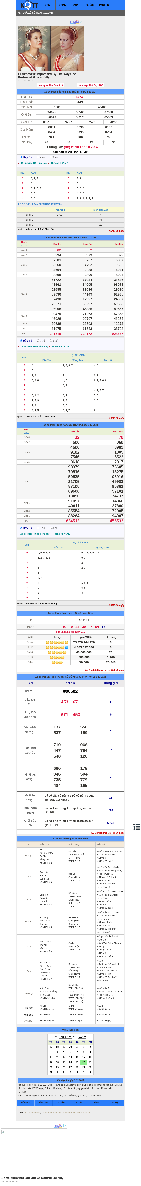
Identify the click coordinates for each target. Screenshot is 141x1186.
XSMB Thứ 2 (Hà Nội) (107, 854)
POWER (104, 5)
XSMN (62, 5)
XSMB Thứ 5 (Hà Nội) (107, 916)
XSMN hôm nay (47, 1009)
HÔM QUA (43, 1102)
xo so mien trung (67, 1112)
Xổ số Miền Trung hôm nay (57, 425)
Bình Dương (45, 941)
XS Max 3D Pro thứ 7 (107, 977)
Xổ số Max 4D (103, 887)
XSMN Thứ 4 (46, 904)
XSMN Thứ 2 (46, 863)
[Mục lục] (137, 827)
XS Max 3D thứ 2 (105, 861)
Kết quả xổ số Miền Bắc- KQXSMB (108, 938)
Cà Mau (43, 856)
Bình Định (73, 917)
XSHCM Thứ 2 (46, 853)
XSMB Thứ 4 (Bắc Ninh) (108, 895)
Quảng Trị (73, 924)
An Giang (44, 917)
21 (77, 1062)
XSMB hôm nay (104, 1009)
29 (64, 1047)
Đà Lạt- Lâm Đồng (48, 991)
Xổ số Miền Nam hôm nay (58, 237)
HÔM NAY (25, 1102)
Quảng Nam (117, 431)
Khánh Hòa (73, 900)
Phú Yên (72, 851)
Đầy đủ (27, 157)
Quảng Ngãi (74, 974)
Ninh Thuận (73, 946)
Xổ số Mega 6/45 (105, 995)
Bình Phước (45, 969)
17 (51, 1062)
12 (64, 1057)
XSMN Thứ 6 (46, 951)
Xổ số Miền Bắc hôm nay (57, 91)
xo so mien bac (32, 1112)
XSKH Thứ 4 (74, 903)
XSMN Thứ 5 (46, 927)
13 (70, 1057)
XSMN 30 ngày (116, 418)
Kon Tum (72, 991)
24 (51, 1067)
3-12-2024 (101, 677)
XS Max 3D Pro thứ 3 (107, 884)
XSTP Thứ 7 (45, 966)
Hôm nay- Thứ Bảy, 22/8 (90, 85)
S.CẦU (90, 5)
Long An (43, 976)
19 (64, 1062)
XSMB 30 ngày (116, 231)
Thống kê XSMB (59, 163)
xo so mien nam (49, 1112)
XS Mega (101, 946)
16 (90, 1057)
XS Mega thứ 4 (104, 901)
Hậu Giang (45, 972)
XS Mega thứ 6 (104, 950)
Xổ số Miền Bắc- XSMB (108, 867)
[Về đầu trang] (137, 1182)
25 (57, 1067)
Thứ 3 (24, 242)
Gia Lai (71, 943)
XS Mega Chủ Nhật (106, 998)
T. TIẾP (61, 1102)
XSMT (76, 5)
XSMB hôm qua (104, 1014)
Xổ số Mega (102, 898)
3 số (55, 157)
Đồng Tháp (45, 859)
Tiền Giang (45, 995)
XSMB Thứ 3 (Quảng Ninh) (109, 870)
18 (57, 1062)
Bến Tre (57, 244)
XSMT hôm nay (75, 1009)
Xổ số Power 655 (105, 874)
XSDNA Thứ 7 (75, 967)
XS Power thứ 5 (104, 922)
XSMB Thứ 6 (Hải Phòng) (109, 943)
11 (57, 1057)
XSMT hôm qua (75, 1014)
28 (57, 1047)
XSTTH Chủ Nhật (76, 998)
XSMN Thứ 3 (46, 882)
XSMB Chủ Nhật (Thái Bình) (110, 991)
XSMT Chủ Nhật (76, 1001)
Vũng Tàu (87, 244)
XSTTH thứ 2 (74, 858)
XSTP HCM (45, 962)
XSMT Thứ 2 (74, 861)
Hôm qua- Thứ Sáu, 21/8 (50, 85)
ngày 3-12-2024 (89, 91)
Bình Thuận (45, 921)
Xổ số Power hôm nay (60, 613)
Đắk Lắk (75, 431)
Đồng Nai (44, 898)
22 (83, 1062)
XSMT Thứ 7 (74, 977)
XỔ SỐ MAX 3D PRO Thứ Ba (80, 677)
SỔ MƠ (97, 1102)
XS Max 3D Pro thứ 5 (107, 929)
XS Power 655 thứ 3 (106, 877)
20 (70, 1062)
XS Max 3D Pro (104, 880)
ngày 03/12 (87, 613)
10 (51, 1057)
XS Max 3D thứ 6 (105, 956)
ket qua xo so (83, 1112)
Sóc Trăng (44, 901)
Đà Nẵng (72, 893)
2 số (42, 157)
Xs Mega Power (104, 967)
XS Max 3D (102, 858)
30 (70, 1047)
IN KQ (115, 1102)
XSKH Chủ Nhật (76, 988)
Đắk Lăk (72, 874)
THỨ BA (76, 91)
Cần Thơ (44, 895)
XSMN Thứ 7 (46, 979)
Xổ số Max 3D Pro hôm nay (49, 677)
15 (83, 1057)
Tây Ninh (44, 924)
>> (74, 1037)
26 (64, 1067)
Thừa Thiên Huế (76, 854)
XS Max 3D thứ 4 (105, 908)
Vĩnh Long (44, 948)
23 (90, 1062)
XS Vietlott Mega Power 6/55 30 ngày (104, 670)
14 (77, 1057)
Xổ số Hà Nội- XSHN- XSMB (110, 891)
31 (77, 1047)
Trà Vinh (44, 945)
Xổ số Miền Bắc (104, 988)
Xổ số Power (103, 919)
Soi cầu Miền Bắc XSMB (70, 152)
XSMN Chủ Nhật (47, 998)
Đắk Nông (73, 971)
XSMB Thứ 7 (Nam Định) (108, 964)
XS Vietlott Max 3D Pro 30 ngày (107, 833)
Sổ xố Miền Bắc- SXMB (108, 912)
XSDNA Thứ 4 (75, 896)
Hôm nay (28, 1008)
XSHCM (43, 849)
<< (56, 1037)
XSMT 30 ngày (116, 605)
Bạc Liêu (119, 244)
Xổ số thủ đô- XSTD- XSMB (109, 851)
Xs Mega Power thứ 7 (107, 971)
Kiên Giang (45, 988)
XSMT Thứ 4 (74, 906)
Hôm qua (28, 1014)
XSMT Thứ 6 (74, 950)
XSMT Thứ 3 (74, 880)
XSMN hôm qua (47, 1014)
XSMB (48, 5)
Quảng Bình (74, 921)
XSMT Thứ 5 (74, 927)
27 (51, 1047)
